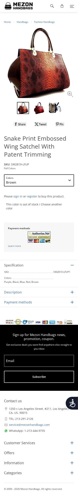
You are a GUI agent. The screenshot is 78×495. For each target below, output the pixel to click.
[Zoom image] (70, 94)
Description (13, 292)
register (32, 196)
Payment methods (18, 302)
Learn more (14, 246)
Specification (13, 265)
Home (7, 22)
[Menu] (72, 6)
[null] (20, 124)
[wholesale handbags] (16, 6)
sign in (17, 196)
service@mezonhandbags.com (29, 425)
